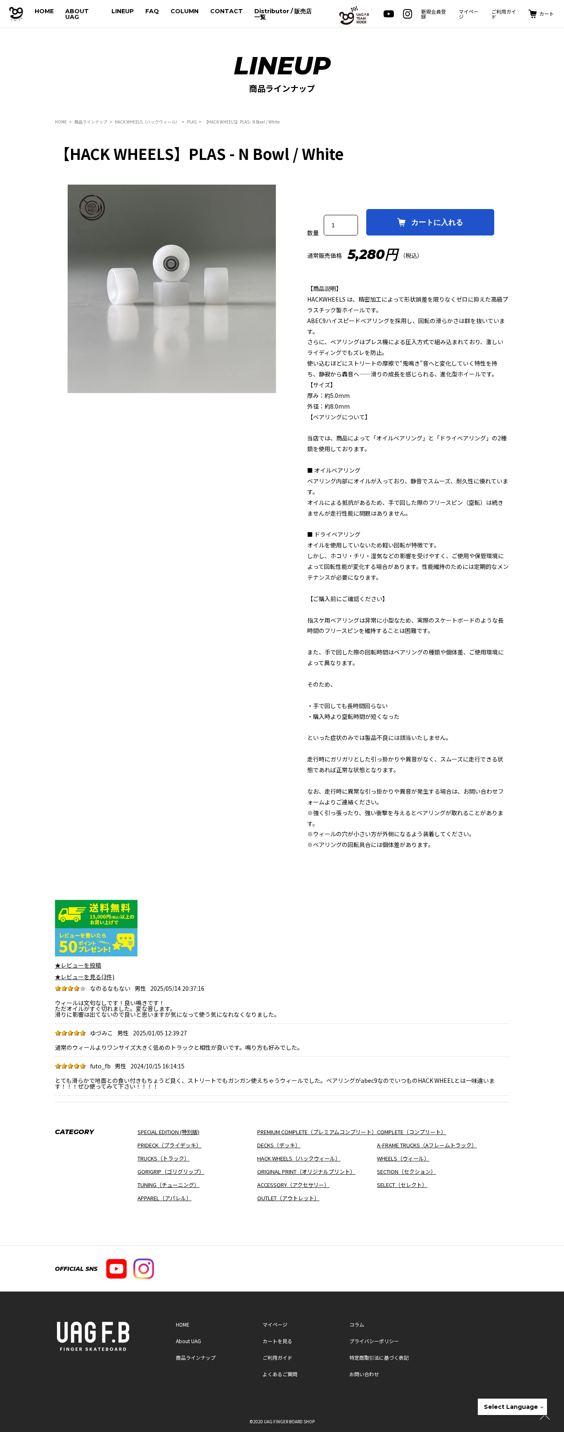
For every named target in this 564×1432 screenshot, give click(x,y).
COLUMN (185, 11)
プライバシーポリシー (374, 1340)
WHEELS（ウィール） (403, 1158)
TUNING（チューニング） (168, 1185)
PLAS (192, 122)
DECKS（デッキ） (279, 1145)
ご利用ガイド (503, 14)
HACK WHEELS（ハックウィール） (147, 122)
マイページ (469, 14)
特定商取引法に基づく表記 (379, 1357)
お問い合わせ (364, 1373)
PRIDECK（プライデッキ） (169, 1145)
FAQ (152, 11)
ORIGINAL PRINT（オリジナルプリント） (306, 1171)
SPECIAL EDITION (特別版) (168, 1132)
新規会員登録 (433, 14)
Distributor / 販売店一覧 (283, 14)
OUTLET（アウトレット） (288, 1198)
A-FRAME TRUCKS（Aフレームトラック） (427, 1145)
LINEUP (122, 11)
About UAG (188, 1340)
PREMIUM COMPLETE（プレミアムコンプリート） (317, 1132)
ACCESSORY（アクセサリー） (293, 1185)
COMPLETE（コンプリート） (411, 1132)
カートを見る (277, 1340)
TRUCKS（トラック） (163, 1158)
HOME (44, 11)
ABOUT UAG (77, 14)
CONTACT (226, 11)
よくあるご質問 (280, 1373)
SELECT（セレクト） (402, 1185)
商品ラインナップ (90, 122)
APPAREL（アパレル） (164, 1198)
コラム (356, 1324)
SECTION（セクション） (406, 1171)
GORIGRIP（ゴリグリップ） (170, 1171)
